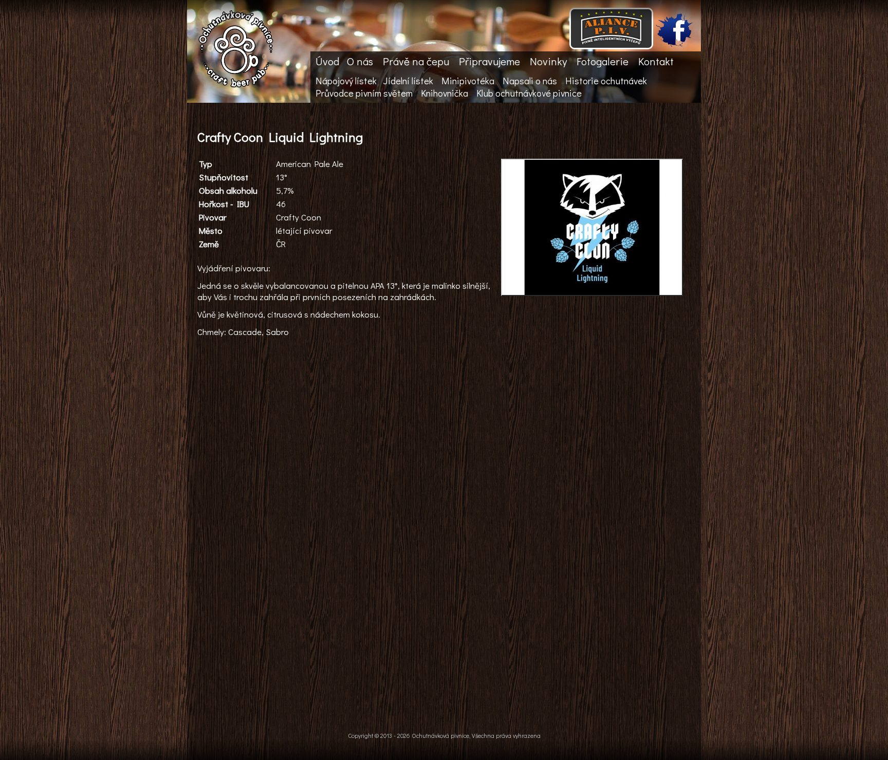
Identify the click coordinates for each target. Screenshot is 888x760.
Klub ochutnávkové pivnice (529, 93)
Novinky (548, 61)
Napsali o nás (530, 81)
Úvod (327, 61)
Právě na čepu (416, 61)
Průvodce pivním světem (364, 93)
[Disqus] (441, 562)
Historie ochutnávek (606, 81)
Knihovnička (444, 93)
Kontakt (656, 61)
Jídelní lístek (408, 81)
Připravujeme (489, 61)
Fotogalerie (602, 61)
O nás (360, 61)
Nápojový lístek (346, 81)
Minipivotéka (467, 81)
